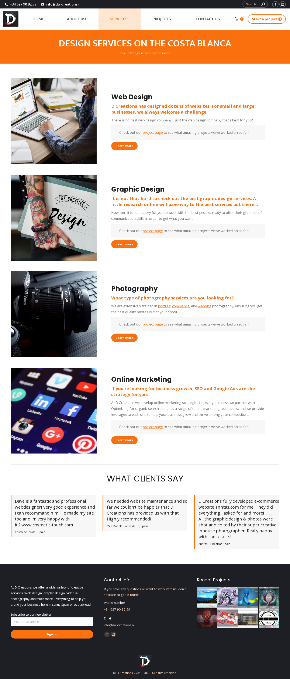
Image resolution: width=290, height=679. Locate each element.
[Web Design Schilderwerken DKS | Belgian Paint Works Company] (248, 618)
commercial (181, 306)
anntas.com (227, 507)
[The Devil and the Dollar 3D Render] (207, 618)
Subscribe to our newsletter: (31, 614)
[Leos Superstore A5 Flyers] (227, 618)
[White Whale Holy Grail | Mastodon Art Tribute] (269, 597)
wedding (204, 306)
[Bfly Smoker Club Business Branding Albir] (227, 597)
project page (153, 132)
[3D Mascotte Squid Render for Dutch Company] (248, 597)
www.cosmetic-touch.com (47, 525)
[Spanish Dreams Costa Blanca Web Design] (207, 597)
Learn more (124, 146)
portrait (164, 306)
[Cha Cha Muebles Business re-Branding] (269, 618)
